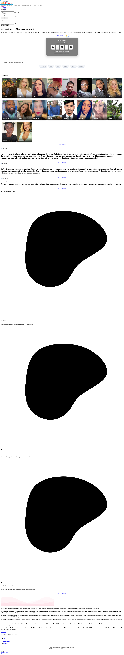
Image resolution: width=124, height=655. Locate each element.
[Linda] (24, 88)
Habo (51, 66)
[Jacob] (54, 88)
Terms (4, 638)
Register (5, 8)
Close (7, 652)
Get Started (3, 632)
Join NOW (60, 36)
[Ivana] (114, 88)
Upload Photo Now (62, 337)
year (5, 15)
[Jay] (84, 88)
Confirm (7, 25)
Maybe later (62, 340)
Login (4, 7)
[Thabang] (39, 110)
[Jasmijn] (99, 110)
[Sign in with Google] (67, 36)
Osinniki (81, 66)
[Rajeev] (69, 88)
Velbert (73, 66)
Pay (6, 17)
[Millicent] (24, 132)
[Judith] (24, 110)
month (4, 13)
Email (15, 23)
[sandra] (84, 110)
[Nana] (9, 132)
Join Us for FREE (62, 162)
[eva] (39, 88)
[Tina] (54, 110)
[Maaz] (9, 88)
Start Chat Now (62, 144)
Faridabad (43, 66)
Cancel (2, 17)
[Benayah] (9, 110)
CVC (15, 16)
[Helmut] (114, 110)
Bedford (65, 66)
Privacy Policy (6, 641)
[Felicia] (99, 88)
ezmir (58, 66)
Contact (5, 643)
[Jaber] (69, 110)
